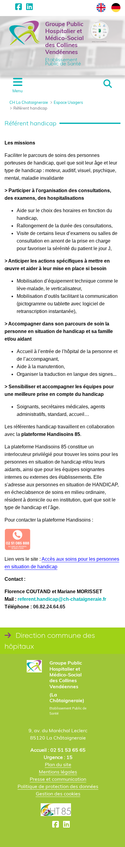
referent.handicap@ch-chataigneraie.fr (62, 599)
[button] (107, 83)
